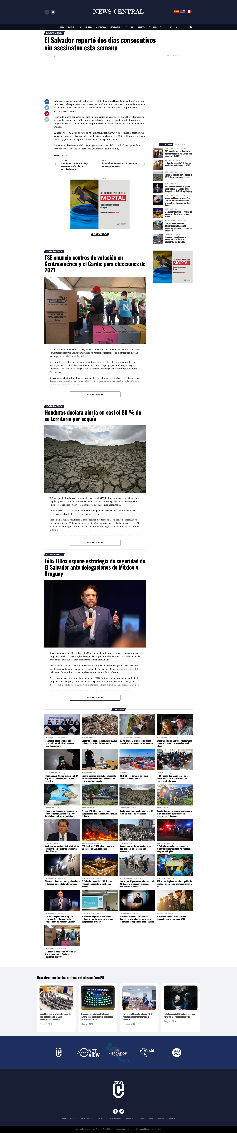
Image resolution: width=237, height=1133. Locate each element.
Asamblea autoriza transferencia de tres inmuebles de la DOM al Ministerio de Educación (55, 1016)
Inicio (62, 27)
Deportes (173, 27)
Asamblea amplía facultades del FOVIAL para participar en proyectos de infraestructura (97, 1016)
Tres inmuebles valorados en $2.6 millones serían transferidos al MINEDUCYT (137, 1016)
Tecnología (141, 27)
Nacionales (72, 27)
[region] (100, 204)
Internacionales (116, 27)
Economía (129, 27)
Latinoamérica (100, 27)
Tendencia (153, 27)
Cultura (163, 27)
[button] (100, 204)
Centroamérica (86, 27)
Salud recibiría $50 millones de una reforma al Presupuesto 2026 (179, 1015)
